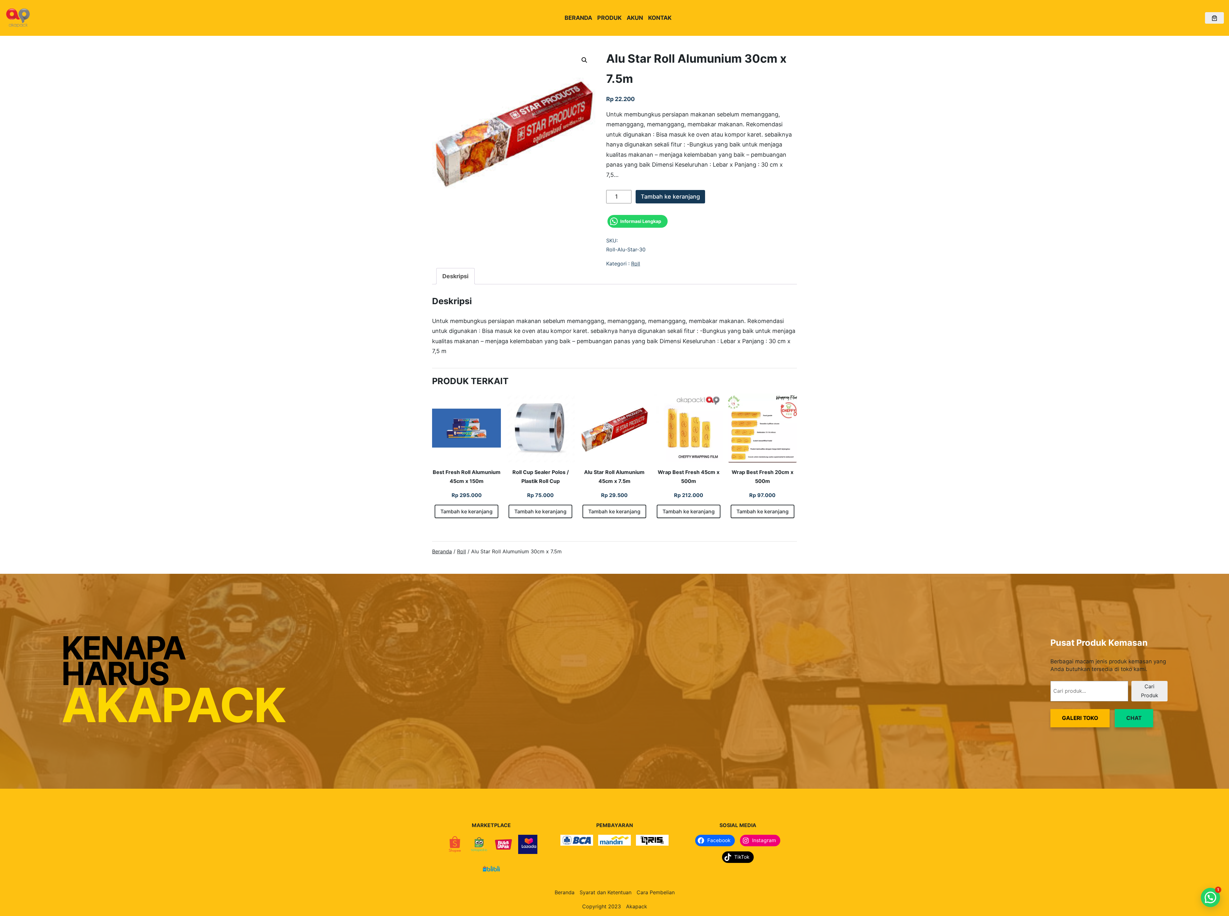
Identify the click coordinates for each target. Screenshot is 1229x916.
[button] (584, 60)
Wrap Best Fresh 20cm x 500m (762, 476)
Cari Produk (1149, 690)
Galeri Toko (1080, 718)
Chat (1134, 718)
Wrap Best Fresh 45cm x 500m (688, 476)
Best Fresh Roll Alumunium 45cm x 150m (467, 476)
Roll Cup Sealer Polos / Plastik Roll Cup (540, 476)
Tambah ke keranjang (670, 196)
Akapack (636, 906)
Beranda (442, 551)
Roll (635, 263)
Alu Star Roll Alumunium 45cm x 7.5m (614, 476)
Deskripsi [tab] (455, 276)
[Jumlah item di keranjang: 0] (1214, 18)
